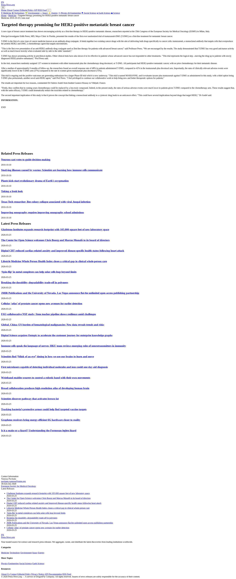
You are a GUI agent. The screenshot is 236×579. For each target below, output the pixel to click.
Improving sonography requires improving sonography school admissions (42, 212)
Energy (53, 13)
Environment (32, 13)
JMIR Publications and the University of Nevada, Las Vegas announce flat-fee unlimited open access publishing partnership (70, 293)
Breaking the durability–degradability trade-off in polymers (34, 282)
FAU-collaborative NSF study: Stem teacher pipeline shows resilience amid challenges (48, 314)
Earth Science (103, 13)
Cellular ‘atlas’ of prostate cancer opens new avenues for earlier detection (41, 303)
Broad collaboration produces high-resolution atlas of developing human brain (45, 388)
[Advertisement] (83, 130)
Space (44, 13)
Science (115, 13)
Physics (62, 13)
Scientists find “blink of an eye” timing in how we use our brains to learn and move (47, 356)
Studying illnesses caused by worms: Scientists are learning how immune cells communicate (51, 170)
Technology (18, 13)
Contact (16, 10)
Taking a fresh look (12, 191)
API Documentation (53, 574)
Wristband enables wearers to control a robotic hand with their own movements (45, 377)
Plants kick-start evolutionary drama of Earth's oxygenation (35, 180)
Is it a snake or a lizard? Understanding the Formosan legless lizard (38, 430)
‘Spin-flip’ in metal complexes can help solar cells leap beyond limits (38, 271)
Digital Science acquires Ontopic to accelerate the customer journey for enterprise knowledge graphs (56, 335)
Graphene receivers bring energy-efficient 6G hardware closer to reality (40, 419)
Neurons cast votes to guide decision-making (25, 159)
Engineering (74, 13)
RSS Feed (42, 10)
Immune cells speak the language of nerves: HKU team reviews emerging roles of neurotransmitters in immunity (63, 345)
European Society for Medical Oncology (18, 486)
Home (3, 10)
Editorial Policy (26, 10)
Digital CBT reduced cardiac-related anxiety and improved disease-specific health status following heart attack (62, 250)
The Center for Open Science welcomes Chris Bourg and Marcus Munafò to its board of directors (55, 240)
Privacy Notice (37, 574)
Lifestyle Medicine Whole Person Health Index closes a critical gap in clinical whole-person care (54, 261)
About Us (5, 574)
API (35, 10)
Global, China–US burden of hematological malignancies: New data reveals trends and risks (52, 324)
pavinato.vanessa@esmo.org (13, 481)
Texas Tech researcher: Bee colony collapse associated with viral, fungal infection (46, 201)
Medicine (6, 13)
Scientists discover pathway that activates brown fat (30, 398)
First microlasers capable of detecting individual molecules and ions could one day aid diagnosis (54, 367)
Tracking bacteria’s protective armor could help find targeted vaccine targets (43, 409)
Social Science (88, 13)
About (9, 10)
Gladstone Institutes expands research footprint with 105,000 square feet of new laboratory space (55, 229)
